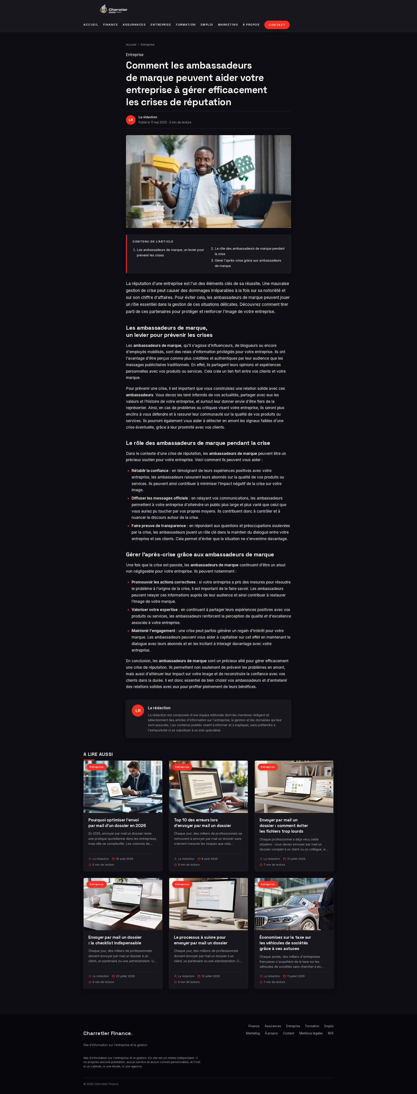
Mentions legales (311, 1033)
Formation (186, 24)
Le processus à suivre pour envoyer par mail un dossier (200, 940)
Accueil (90, 24)
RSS (331, 1033)
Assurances (134, 24)
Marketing (228, 24)
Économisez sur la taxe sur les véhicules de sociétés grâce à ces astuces (285, 943)
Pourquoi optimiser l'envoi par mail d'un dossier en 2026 (117, 822)
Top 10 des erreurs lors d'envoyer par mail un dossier (202, 822)
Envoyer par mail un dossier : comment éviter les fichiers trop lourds (284, 825)
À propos (251, 24)
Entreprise (161, 24)
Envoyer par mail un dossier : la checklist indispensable (115, 940)
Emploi (207, 24)
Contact (277, 24)
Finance (110, 24)
